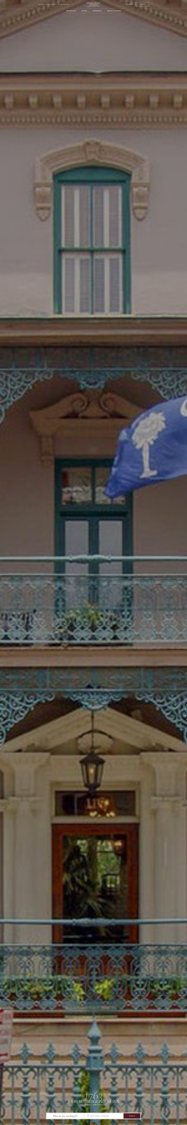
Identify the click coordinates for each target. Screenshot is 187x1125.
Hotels (84, 11)
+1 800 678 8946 (129, 4)
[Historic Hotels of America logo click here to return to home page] (93, 4)
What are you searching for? (65, 1115)
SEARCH (142, 4)
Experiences (97, 11)
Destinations (71, 11)
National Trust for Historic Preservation (47, 4)
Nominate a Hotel (64, 4)
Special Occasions (114, 11)
